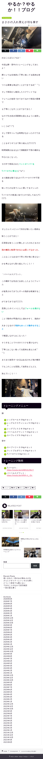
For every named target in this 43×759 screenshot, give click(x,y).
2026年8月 (7, 599)
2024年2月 (7, 670)
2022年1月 (7, 730)
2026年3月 (7, 611)
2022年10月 (8, 709)
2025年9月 (7, 625)
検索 (5, 562)
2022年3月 (7, 725)
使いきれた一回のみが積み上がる (17, 578)
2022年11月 (8, 706)
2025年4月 (7, 637)
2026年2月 (7, 613)
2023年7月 (7, 687)
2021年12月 (8, 733)
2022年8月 (7, 713)
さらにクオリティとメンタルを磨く (18, 581)
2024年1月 (7, 673)
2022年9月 (7, 711)
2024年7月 (7, 659)
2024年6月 (7, 661)
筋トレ (21, 487)
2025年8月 (7, 627)
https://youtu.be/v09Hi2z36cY (20, 470)
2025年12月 (8, 618)
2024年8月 (7, 656)
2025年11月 (8, 620)
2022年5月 (7, 721)
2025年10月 (8, 623)
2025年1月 (7, 644)
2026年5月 (7, 606)
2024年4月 (7, 666)
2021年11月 (8, 735)
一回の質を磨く (9, 588)
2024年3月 (7, 668)
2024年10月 (8, 651)
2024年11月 (8, 649)
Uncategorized (7, 18)
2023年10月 (8, 680)
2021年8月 (7, 742)
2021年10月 (8, 737)
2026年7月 (7, 601)
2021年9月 (7, 740)
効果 (14, 487)
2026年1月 (7, 616)
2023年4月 (7, 694)
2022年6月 (7, 718)
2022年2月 (7, 728)
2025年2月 (7, 642)
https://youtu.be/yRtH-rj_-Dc (19, 475)
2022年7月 (7, 716)
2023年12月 (8, 675)
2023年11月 (8, 678)
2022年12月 (8, 704)
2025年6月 (7, 632)
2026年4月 (7, 608)
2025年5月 (7, 635)
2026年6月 (7, 604)
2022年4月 (7, 723)
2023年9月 (7, 682)
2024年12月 (8, 647)
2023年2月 (7, 699)
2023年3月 (7, 697)
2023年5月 (7, 692)
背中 (28, 487)
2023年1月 (7, 701)
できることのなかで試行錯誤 (15, 585)
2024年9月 (7, 654)
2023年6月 (7, 690)
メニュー (6, 487)
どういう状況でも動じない (14, 583)
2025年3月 (7, 639)
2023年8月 (7, 685)
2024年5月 (7, 663)
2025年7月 (7, 630)
